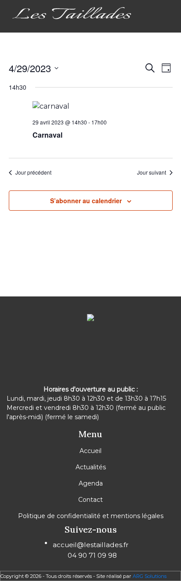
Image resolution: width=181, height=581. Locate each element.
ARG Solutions (150, 576)
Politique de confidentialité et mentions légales (90, 516)
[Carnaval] (103, 106)
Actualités (91, 467)
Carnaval (47, 135)
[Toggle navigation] (12, 30)
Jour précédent (33, 172)
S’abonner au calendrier (86, 200)
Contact (90, 500)
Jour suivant (151, 172)
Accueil (90, 451)
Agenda (91, 483)
